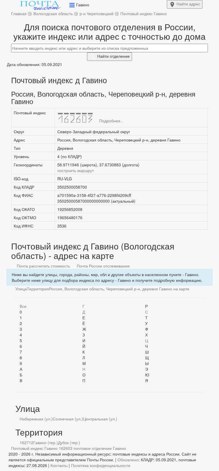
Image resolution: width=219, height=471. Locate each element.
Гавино (119, 448)
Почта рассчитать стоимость (43, 266)
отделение (113, 56)
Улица (21, 289)
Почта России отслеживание (103, 266)
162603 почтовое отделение (85, 448)
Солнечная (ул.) (68, 419)
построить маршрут (75, 170)
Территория (38, 289)
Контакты (59, 465)
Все (23, 306)
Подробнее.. (111, 120)
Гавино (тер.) (45, 442)
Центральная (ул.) (100, 419)
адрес (188, 4)
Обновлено (128, 459)
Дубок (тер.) (69, 442)
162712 (26, 442)
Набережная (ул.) (36, 419)
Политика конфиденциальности (100, 465)
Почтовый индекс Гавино (34, 448)
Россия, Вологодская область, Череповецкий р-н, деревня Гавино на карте (119, 289)
